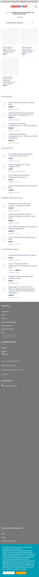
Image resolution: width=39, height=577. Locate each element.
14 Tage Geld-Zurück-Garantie (28, 1)
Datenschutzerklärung (8, 322)
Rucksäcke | (15, 1)
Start (7, 12)
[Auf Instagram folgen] (8, 335)
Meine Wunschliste (7, 329)
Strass (3, 537)
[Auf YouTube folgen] (14, 335)
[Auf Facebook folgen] (4, 335)
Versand (4, 351)
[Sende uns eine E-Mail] (11, 335)
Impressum (5, 311)
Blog (3, 332)
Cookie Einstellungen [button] (9, 572)
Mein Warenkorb (6, 325)
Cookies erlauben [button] (21, 572)
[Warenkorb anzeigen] (36, 6)
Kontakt (4, 348)
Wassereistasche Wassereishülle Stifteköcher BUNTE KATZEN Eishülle (28, 50)
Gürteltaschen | (6, 1)
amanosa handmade (8, 541)
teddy (3, 534)
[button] (2, 6)
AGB (3, 315)
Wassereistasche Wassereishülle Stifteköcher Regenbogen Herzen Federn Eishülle (9, 80)
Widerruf (4, 318)
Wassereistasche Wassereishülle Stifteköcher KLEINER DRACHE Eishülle (9, 50)
